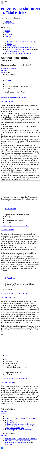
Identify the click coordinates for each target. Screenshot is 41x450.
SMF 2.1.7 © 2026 (11, 440)
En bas (3, 72)
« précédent (5, 68)
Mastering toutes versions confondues (13, 97)
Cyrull (7, 51)
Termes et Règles (23, 439)
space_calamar (10, 209)
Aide (14, 439)
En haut (3, 413)
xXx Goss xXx (15, 51)
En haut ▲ (33, 439)
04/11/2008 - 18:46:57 (7, 297)
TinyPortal (8, 439)
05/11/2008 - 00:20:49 (7, 382)
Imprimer (4, 70)
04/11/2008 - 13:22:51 (7, 230)
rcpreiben (8, 80)
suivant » (13, 68)
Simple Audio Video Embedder (15, 442)
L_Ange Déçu (10, 278)
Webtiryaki (8, 444)
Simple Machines (24, 440)
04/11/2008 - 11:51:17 (7, 101)
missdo (7, 355)
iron (22, 51)
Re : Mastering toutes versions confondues (15, 226)
